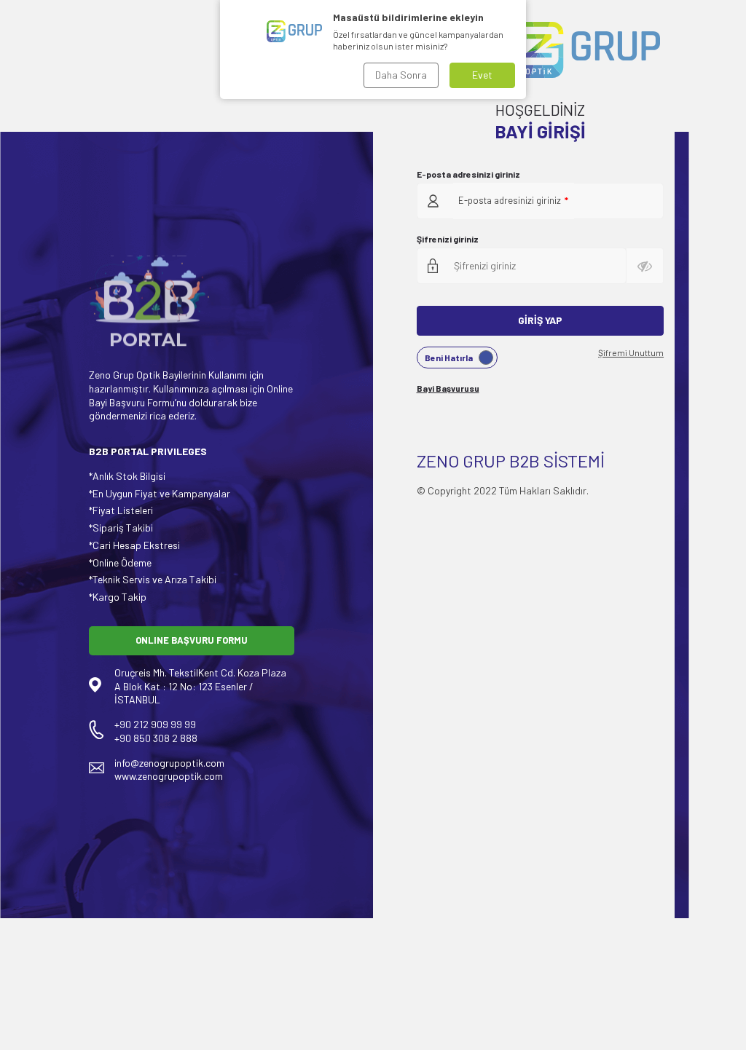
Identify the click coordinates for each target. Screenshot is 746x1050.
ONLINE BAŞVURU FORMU (192, 640)
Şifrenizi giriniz (448, 239)
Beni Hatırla (449, 357)
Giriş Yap (540, 320)
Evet (482, 74)
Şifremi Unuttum (631, 352)
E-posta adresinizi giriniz (468, 174)
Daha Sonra (401, 74)
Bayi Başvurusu (448, 388)
